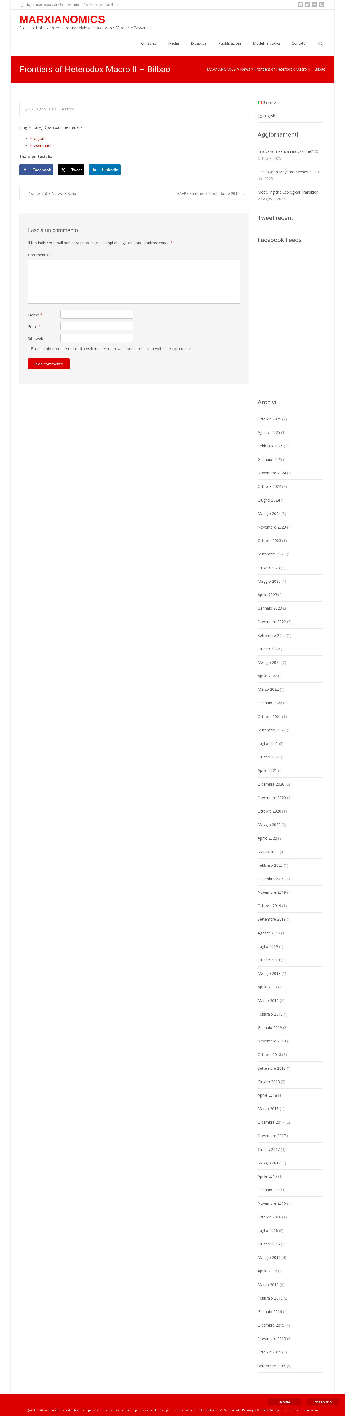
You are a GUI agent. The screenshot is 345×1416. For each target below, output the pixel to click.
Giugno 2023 (269, 567)
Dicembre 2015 (271, 1325)
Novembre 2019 (272, 892)
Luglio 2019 (268, 946)
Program (38, 138)
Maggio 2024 (269, 513)
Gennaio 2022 (270, 702)
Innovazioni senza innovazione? (285, 151)
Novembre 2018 (272, 1041)
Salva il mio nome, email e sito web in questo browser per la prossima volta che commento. (112, 348)
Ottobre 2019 (269, 905)
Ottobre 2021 (269, 716)
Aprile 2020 (267, 838)
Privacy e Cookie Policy (260, 1410)
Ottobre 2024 (269, 486)
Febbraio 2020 (270, 865)
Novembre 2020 (272, 797)
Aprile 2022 (267, 675)
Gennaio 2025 (270, 459)
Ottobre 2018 (269, 1054)
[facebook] (300, 6)
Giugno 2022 (269, 648)
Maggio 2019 (269, 973)
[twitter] (307, 6)
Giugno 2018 (269, 1081)
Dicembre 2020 (271, 784)
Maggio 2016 (269, 1257)
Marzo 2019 (268, 1000)
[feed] (321, 6)
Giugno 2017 (269, 1149)
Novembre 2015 (272, 1338)
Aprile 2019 (267, 986)
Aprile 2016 (267, 1270)
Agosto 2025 (269, 432)
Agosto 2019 (269, 932)
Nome (35, 314)
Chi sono (148, 43)
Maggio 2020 (269, 824)
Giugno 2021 (269, 756)
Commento (39, 254)
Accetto (284, 1402)
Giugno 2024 (269, 500)
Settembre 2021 (272, 730)
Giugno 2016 (269, 1243)
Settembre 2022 (272, 635)
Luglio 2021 (268, 743)
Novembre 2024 (272, 472)
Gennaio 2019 (270, 1027)
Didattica (198, 43)
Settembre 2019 (272, 919)
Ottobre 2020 (269, 811)
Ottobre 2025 (269, 419)
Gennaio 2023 (270, 608)
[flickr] (314, 6)
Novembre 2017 (272, 1135)
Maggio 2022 (269, 662)
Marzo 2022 (268, 689)
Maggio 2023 (269, 581)
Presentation (41, 145)
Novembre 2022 (272, 621)
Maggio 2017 (269, 1162)
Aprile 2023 (267, 594)
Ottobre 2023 (269, 540)
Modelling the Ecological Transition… (290, 192)
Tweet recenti (276, 218)
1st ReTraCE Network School (52, 193)
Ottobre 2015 (269, 1352)
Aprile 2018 (267, 1095)
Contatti (299, 43)
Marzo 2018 (268, 1108)
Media (173, 43)
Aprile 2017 (267, 1176)
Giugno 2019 (269, 959)
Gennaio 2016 (270, 1311)
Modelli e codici (266, 43)
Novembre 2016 (272, 1203)
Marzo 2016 (268, 1284)
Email (34, 326)
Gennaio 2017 (270, 1189)
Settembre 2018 (272, 1068)
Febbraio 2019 (270, 1014)
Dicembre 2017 (271, 1122)
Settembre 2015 (272, 1365)
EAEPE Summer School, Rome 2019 (210, 193)
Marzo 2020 (268, 851)
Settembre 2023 (272, 554)
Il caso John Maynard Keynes (283, 171)
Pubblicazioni (229, 43)
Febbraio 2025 (270, 445)
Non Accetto (323, 1402)
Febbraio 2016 (270, 1298)
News (70, 109)
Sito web (35, 338)
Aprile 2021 (267, 770)
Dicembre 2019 (271, 878)
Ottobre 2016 (269, 1217)
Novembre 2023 (272, 527)
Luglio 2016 (268, 1230)
